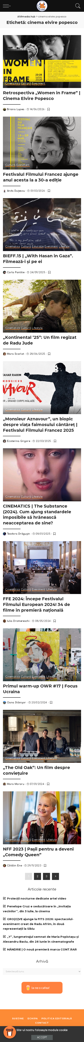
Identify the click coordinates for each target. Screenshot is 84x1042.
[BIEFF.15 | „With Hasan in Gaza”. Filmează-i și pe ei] (42, 224)
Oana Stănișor (16, 702)
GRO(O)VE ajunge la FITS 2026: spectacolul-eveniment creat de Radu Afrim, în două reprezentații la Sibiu (38, 923)
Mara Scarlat (15, 354)
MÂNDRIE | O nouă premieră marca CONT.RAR (42, 949)
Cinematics (12, 83)
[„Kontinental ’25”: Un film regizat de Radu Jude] (42, 306)
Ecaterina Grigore (18, 441)
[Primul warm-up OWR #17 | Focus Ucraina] (42, 654)
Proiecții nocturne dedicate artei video (36, 898)
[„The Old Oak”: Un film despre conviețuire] (42, 736)
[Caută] (77, 6)
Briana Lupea (15, 109)
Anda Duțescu (16, 191)
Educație (38, 246)
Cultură (26, 83)
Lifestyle (64, 246)
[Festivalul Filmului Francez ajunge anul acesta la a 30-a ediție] (42, 143)
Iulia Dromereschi (18, 621)
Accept (42, 1037)
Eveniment (38, 83)
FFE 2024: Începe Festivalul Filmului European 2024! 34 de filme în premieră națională (36, 604)
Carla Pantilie (15, 272)
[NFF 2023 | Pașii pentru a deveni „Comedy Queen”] (42, 817)
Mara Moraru (15, 784)
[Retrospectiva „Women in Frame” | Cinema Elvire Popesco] (42, 61)
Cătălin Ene (14, 865)
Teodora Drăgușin (18, 534)
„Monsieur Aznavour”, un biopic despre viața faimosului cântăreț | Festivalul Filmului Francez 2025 (40, 424)
